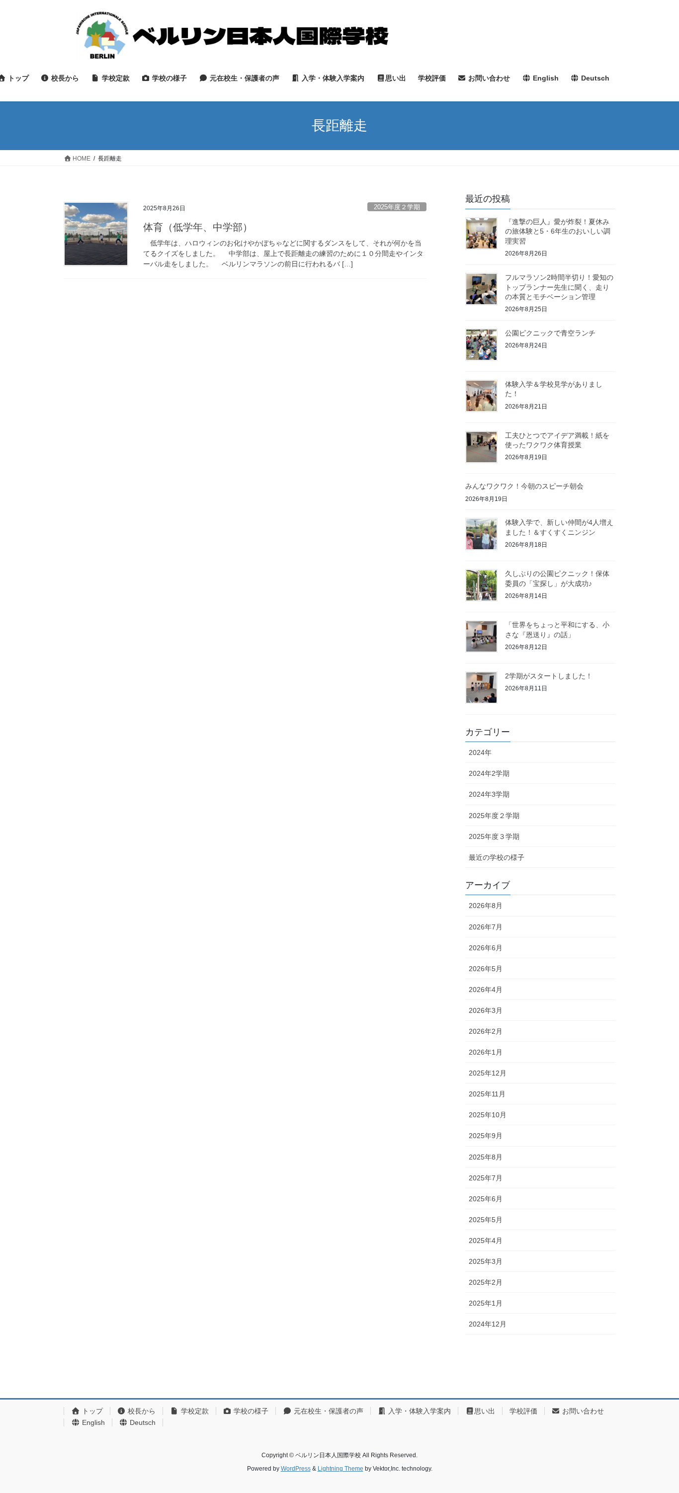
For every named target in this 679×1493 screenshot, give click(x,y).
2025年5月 (486, 1220)
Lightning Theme (340, 1468)
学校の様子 (250, 1411)
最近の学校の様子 (496, 857)
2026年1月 (486, 1052)
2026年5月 (486, 969)
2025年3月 (486, 1261)
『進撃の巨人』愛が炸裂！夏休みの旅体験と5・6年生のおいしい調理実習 (557, 231)
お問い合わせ (582, 1411)
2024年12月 (488, 1324)
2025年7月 (486, 1178)
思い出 (484, 1411)
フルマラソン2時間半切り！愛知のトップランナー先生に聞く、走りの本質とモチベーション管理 (559, 287)
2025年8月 (486, 1157)
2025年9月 (486, 1136)
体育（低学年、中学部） (198, 227)
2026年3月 (486, 1010)
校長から (141, 1411)
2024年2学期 (489, 773)
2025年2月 (486, 1282)
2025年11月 (487, 1094)
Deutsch (142, 1422)
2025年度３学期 (494, 836)
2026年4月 (486, 990)
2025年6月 (486, 1199)
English (92, 1422)
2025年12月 (488, 1073)
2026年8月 (486, 906)
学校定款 (194, 1411)
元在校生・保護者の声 (327, 1411)
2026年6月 (486, 948)
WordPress (296, 1468)
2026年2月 (486, 1031)
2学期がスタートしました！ (549, 676)
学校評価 (523, 1411)
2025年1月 (486, 1303)
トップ (91, 1411)
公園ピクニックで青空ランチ (550, 333)
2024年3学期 (489, 794)
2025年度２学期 (397, 207)
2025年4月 (486, 1240)
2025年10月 (488, 1115)
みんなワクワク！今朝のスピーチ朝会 (524, 486)
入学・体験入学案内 (418, 1411)
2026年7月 (486, 927)
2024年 (480, 752)
